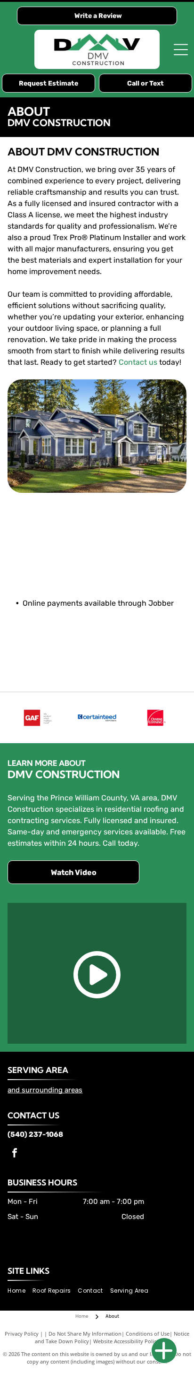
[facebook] (15, 1154)
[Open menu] (181, 50)
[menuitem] (20, 1291)
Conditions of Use (148, 1333)
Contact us (138, 362)
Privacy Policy (22, 1333)
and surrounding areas (45, 1090)
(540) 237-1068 (35, 1134)
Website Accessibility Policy (126, 1341)
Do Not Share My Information (84, 1333)
